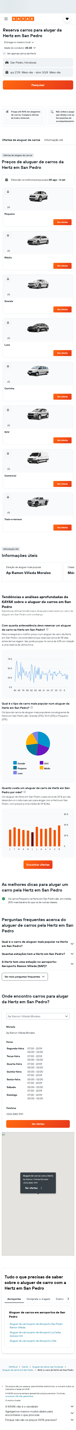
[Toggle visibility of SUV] (44, 763)
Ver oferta (62, 222)
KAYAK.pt (13, 1366)
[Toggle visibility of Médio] (45, 768)
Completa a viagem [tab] (38, 1299)
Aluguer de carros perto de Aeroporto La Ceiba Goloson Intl (35, 1334)
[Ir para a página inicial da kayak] (23, 19)
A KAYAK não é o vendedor (21, 1406)
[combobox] (19, 42)
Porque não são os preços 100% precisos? (31, 1420)
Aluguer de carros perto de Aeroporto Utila (33, 1340)
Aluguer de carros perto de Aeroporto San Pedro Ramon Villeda (36, 1325)
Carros (25, 1366)
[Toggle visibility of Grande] (19, 763)
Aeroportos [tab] (14, 1299)
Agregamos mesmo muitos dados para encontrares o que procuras (29, 1413)
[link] (38, 864)
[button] (6, 19)
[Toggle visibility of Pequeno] (20, 768)
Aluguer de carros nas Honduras (47, 1366)
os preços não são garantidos (19, 1396)
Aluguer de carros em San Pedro (17, 1370)
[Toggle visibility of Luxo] (18, 773)
